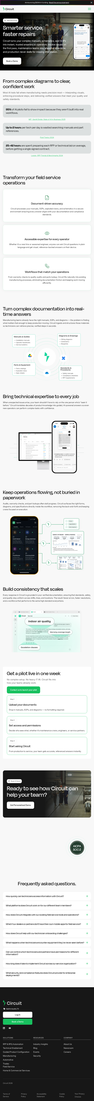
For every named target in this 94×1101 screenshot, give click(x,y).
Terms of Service (6, 1095)
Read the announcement (59, 2)
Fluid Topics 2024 (47, 137)
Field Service (9, 1066)
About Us (68, 1044)
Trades (6, 1063)
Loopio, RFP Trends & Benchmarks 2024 (47, 155)
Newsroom (68, 1048)
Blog (35, 1048)
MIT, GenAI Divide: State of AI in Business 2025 (47, 119)
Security (37, 1056)
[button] (89, 9)
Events (36, 1052)
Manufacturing (9, 1056)
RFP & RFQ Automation (13, 1044)
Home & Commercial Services (16, 1070)
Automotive (8, 1060)
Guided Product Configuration (16, 1052)
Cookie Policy (62, 1095)
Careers (67, 1052)
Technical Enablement (13, 1048)
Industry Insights (40, 1044)
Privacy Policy (24, 1095)
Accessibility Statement (41, 1095)
